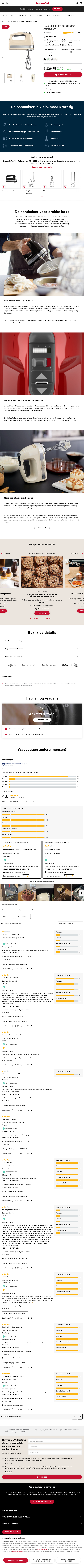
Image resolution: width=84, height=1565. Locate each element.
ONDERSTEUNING (10, 1510)
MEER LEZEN (42, 613)
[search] (6, 3)
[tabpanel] (63, 57)
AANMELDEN (43, 1477)
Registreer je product (42, 1502)
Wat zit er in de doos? (18, 15)
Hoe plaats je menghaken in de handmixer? (24, 729)
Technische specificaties (53, 15)
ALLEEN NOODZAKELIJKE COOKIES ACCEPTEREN (42, 1560)
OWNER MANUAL (65, 665)
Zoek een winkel (11, 1532)
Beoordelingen (68, 15)
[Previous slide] (2, 57)
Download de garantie (12, 665)
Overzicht (5, 15)
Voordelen (31, 15)
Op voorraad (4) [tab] (51, 51)
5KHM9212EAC (48, 33)
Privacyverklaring (15, 1453)
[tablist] (63, 51)
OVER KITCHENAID (10, 1523)
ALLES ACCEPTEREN (15, 1560)
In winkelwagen (64, 75)
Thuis (4, 21)
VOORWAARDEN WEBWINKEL (16, 1517)
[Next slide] (39, 57)
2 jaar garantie (51, 37)
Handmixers (12, 21)
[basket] (81, 3)
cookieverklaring (42, 1549)
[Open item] (3, 187)
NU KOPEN (57, 9)
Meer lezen (42, 528)
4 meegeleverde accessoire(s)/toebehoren (58, 45)
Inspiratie (40, 15)
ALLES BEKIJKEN (42, 720)
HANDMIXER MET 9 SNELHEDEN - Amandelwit (60, 27)
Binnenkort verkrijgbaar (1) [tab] (71, 51)
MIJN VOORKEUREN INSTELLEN (68, 1560)
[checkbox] (3, 1459)
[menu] (3, 3)
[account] (77, 3)
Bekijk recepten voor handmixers (42, 553)
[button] (41, 196)
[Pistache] (48, 59)
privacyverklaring (17, 1552)
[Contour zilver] (52, 59)
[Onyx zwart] (45, 59)
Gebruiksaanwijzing (29, 665)
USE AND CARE (76, 665)
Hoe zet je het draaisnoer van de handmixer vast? (26, 734)
